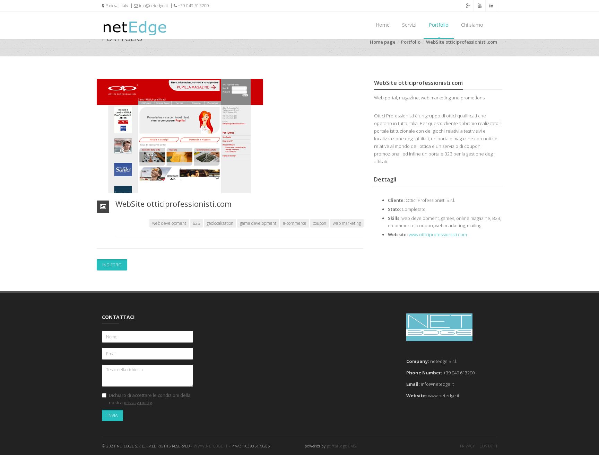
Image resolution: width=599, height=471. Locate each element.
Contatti (488, 445)
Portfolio (439, 24)
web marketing (347, 223)
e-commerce (294, 223)
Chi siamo (472, 24)
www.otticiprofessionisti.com (438, 234)
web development (169, 223)
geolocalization (220, 223)
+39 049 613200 (193, 6)
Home (383, 24)
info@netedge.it (153, 6)
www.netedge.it (210, 445)
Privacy (467, 445)
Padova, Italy (116, 6)
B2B (196, 223)
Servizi (409, 24)
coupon (319, 223)
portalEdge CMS (341, 445)
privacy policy (138, 402)
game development (258, 223)
